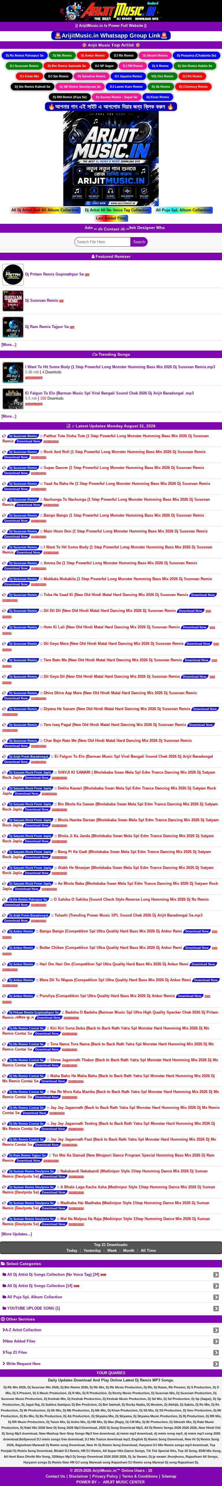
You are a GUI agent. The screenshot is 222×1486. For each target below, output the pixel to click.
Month (128, 1250)
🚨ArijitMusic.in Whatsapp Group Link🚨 (111, 35)
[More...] (8, 344)
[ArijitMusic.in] (111, 10)
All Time (148, 1250)
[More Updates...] (16, 1234)
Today (71, 1250)
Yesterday (92, 1250)
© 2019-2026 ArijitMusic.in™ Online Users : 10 (111, 1470)
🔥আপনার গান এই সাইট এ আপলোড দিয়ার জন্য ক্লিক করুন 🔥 (111, 106)
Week (112, 1250)
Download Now (28, 441)
